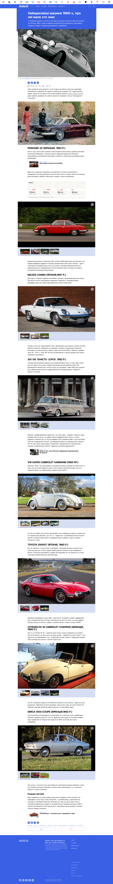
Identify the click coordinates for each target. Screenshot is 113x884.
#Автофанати (72, 825)
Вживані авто (61, 6)
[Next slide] (92, 225)
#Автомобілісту (63, 825)
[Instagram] (33, 880)
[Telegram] (29, 880)
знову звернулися (75, 94)
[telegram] (29, 83)
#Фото (35, 825)
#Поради (30, 825)
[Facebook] (20, 880)
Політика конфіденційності (77, 875)
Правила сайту (74, 867)
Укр (90, 6)
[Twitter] (23, 880)
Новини (37, 6)
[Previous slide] (20, 225)
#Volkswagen (42, 825)
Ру (93, 6)
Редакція (73, 870)
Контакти (73, 873)
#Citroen (79, 825)
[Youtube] (26, 880)
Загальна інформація (75, 862)
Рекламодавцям (74, 864)
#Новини (49, 825)
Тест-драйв (43, 6)
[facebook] (32, 83)
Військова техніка (52, 6)
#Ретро (55, 825)
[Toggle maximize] (92, 204)
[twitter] (35, 83)
